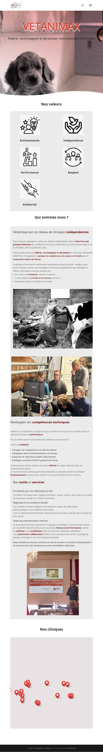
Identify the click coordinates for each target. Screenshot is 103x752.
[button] (23, 696)
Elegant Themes (44, 748)
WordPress (71, 748)
